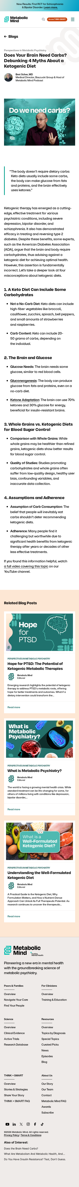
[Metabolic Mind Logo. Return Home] (16, 19)
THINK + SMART (13, 1075)
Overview (10, 994)
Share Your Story (14, 1095)
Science (8, 1019)
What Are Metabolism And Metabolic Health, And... (34, 1153)
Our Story (47, 1084)
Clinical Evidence (14, 1033)
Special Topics (50, 1039)
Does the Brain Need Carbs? (21, 1148)
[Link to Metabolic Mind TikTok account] (42, 1124)
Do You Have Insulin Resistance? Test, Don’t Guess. (35, 1159)
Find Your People (14, 1005)
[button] (73, 19)
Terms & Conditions (31, 1135)
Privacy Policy (11, 1135)
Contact (47, 1095)
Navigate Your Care (16, 1000)
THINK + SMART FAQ (17, 1101)
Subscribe (48, 1112)
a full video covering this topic (26, 566)
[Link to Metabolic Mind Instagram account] (28, 1124)
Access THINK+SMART (57, 19)
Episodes (47, 1056)
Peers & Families (13, 986)
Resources (48, 1019)
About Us (47, 1075)
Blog (44, 1062)
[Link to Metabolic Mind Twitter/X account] (21, 1124)
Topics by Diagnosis (53, 1033)
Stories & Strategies (16, 1089)
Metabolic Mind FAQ (54, 1101)
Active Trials (11, 1039)
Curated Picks (50, 1044)
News (45, 1050)
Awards (46, 1107)
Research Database (16, 1044)
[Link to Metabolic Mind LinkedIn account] (14, 1124)
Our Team (47, 1089)
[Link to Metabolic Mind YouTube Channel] (7, 1124)
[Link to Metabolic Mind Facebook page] (35, 1124)
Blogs (13, 36)
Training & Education (54, 1000)
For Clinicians (49, 986)
